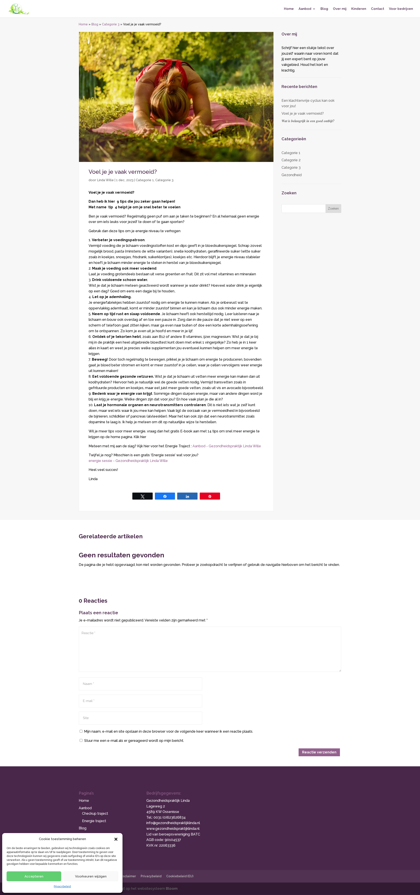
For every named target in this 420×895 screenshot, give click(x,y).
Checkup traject (95, 813)
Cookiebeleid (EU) (179, 876)
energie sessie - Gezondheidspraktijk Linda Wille (128, 461)
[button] (116, 839)
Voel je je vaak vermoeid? (303, 113)
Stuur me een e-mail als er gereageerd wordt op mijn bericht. (134, 741)
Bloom (172, 888)
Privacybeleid (62, 886)
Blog (324, 9)
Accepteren (33, 876)
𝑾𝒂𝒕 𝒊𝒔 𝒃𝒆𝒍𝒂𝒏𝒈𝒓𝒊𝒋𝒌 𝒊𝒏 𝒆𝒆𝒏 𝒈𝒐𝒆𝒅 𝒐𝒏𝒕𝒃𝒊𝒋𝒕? (308, 121)
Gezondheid (292, 175)
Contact (377, 9)
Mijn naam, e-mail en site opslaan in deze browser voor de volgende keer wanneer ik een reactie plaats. (168, 731)
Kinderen (358, 9)
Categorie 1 (145, 180)
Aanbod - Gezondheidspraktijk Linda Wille (226, 446)
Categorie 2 (291, 160)
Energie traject (94, 821)
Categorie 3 (110, 24)
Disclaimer (128, 876)
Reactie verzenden (319, 752)
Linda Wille (105, 180)
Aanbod (305, 9)
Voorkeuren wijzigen (91, 876)
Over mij (339, 9)
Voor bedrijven (401, 9)
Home (289, 9)
